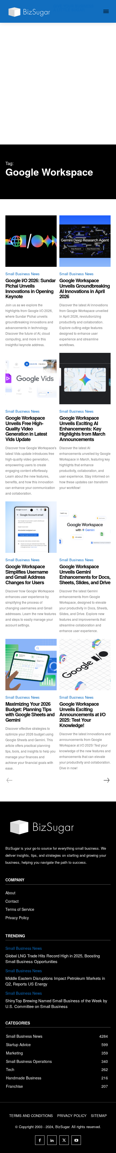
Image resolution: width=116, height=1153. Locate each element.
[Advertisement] (58, 83)
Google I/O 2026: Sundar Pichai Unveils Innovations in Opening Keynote (30, 288)
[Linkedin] (52, 1140)
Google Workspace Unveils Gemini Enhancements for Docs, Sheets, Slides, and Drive (84, 574)
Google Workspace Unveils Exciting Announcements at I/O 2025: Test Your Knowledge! (82, 714)
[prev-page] (9, 780)
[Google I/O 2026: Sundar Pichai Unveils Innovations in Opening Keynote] (31, 241)
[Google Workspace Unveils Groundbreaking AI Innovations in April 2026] (85, 241)
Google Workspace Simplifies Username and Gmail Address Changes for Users (26, 574)
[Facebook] (40, 1140)
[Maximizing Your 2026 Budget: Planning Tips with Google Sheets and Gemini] (31, 664)
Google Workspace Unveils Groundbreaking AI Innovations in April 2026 (84, 288)
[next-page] (106, 780)
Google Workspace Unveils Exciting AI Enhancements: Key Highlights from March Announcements (82, 428)
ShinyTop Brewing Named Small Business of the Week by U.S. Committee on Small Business (56, 1003)
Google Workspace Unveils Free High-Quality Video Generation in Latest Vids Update (26, 428)
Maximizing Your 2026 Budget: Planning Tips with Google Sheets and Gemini (29, 711)
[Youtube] (76, 1140)
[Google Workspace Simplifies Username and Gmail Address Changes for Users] (31, 527)
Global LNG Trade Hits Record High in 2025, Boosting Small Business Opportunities (52, 958)
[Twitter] (64, 1140)
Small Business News (22, 273)
